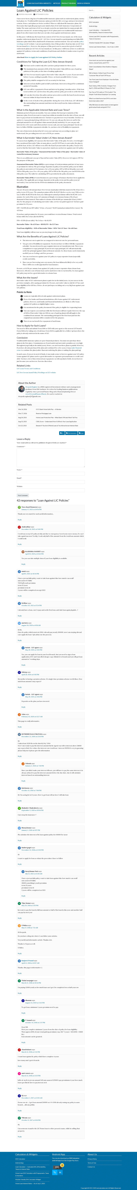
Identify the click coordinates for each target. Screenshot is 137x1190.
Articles (56, 3)
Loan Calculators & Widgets (39, 3)
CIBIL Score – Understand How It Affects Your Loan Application (56, 421)
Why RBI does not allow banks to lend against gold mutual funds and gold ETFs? (103, 106)
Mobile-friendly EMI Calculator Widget (102, 43)
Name (19, 470)
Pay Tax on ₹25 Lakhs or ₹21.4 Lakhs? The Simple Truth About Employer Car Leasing (102, 93)
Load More (51, 1145)
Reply (20, 520)
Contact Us (91, 1167)
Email (19, 478)
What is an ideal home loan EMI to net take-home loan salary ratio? (103, 99)
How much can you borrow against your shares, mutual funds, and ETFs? (101, 61)
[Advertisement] (104, 126)
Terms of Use (92, 1163)
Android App (93, 26)
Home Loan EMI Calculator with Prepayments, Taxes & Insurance (104, 38)
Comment (21, 446)
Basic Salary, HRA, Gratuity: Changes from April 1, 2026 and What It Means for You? (102, 87)
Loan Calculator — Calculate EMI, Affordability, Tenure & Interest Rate (100, 31)
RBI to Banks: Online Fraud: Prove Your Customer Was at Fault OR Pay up (101, 74)
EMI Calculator (20, 3)
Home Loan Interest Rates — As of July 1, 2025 (104, 47)
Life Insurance (72, 433)
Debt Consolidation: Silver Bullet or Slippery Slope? (103, 68)
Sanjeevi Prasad (27, 961)
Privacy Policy (92, 1159)
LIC (63, 433)
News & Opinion (83, 3)
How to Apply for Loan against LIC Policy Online (43, 57)
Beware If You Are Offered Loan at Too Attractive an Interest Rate (57, 425)
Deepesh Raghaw (25, 14)
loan (82, 433)
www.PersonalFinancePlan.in (36, 394)
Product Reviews (69, 3)
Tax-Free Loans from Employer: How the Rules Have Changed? (104, 81)
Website (19, 486)
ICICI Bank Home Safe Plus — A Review (48, 409)
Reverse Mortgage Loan (43, 413)
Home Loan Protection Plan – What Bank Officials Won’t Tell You (56, 417)
